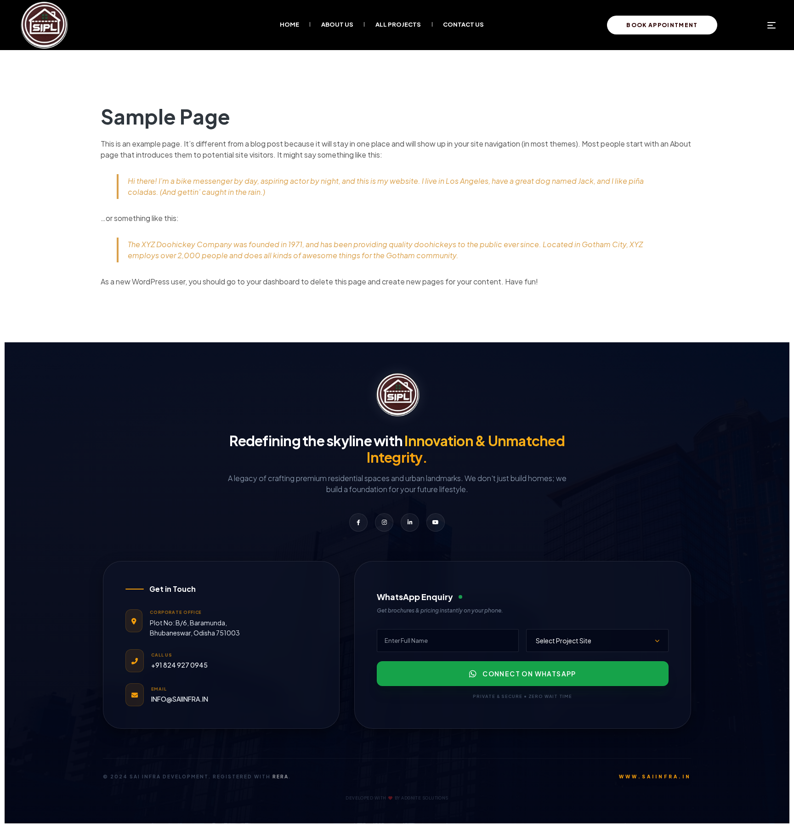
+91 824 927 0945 (179, 665)
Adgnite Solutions (424, 797)
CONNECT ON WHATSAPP (529, 673)
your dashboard (273, 281)
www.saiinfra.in (655, 776)
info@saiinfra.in (179, 699)
